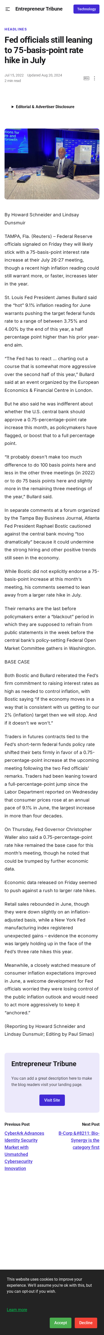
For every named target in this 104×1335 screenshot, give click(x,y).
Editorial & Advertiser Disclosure (45, 106)
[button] (7, 9)
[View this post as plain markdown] (86, 78)
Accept (60, 1322)
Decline (86, 1322)
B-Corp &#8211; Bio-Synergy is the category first (79, 1140)
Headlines (16, 29)
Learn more (17, 1309)
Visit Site (52, 1100)
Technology (86, 9)
